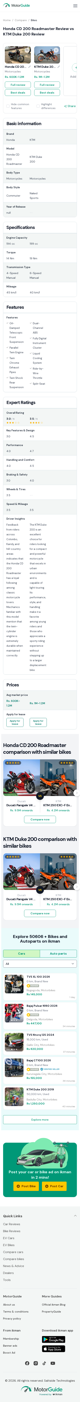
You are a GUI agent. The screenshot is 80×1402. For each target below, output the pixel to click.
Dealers (8, 1273)
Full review (18, 85)
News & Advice (13, 1266)
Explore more (40, 1119)
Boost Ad (9, 1352)
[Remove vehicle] (27, 50)
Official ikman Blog (53, 1304)
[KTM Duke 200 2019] (40, 1098)
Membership (11, 1338)
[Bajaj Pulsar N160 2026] (40, 1015)
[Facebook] (27, 1363)
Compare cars (13, 1252)
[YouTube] (52, 1363)
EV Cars (8, 1238)
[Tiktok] (44, 1363)
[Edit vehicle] (29, 66)
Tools (7, 1280)
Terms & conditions (16, 1311)
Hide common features (20, 106)
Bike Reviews (11, 1231)
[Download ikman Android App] (59, 1339)
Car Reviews (11, 1224)
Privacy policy (12, 1318)
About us (9, 1304)
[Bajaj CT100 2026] (40, 1070)
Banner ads (10, 1345)
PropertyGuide (51, 1311)
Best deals (18, 92)
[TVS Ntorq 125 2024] (40, 1043)
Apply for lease (15, 722)
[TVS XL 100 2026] (40, 986)
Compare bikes (13, 1259)
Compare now (40, 819)
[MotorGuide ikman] (16, 5)
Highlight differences (48, 106)
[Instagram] (35, 1363)
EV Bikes (9, 1245)
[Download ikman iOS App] (59, 1348)
